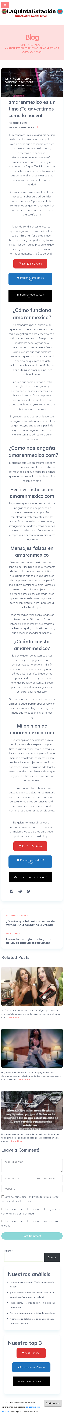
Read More (13, 1017)
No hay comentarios (21, 127)
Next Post (14, 933)
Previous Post (17, 915)
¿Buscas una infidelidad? (32, 877)
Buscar (8, 1250)
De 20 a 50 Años (32, 263)
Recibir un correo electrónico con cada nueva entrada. (29, 1223)
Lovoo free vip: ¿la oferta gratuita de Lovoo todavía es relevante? (30, 941)
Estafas (36, 44)
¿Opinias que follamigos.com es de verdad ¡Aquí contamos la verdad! (30, 923)
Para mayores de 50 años (32, 279)
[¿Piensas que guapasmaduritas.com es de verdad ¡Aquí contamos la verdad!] (32, 986)
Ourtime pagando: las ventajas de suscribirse (32, 1313)
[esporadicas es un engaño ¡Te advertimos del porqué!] (32, 1110)
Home (22, 44)
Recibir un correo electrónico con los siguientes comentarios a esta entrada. (30, 1211)
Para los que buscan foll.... (32, 296)
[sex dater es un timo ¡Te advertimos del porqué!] (32, 1048)
